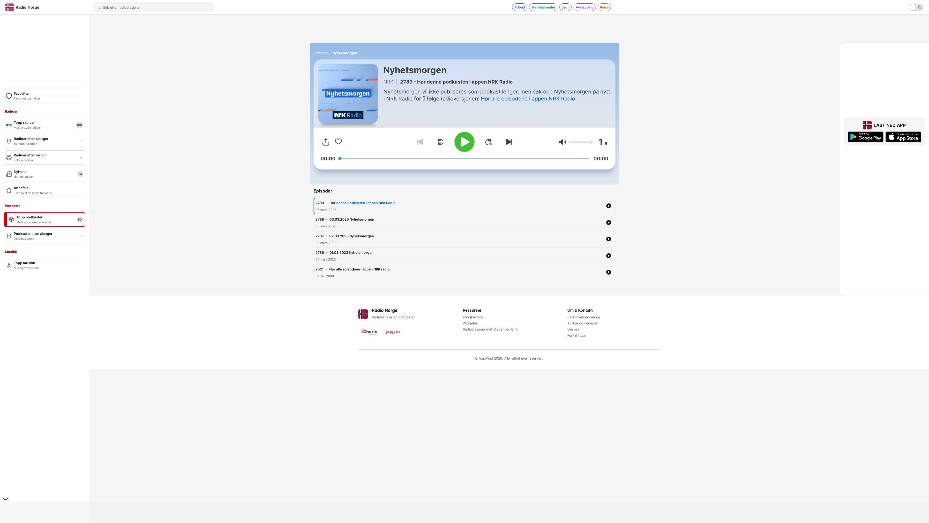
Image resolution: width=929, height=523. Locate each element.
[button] (562, 142)
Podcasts (321, 53)
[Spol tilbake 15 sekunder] (440, 142)
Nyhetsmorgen (344, 53)
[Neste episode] (508, 142)
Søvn (565, 7)
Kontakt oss (576, 335)
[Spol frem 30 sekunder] (488, 142)
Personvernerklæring (583, 317)
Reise (604, 7)
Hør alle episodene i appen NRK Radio (528, 98)
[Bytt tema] (916, 7)
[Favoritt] (338, 142)
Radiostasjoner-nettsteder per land (490, 329)
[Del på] (326, 142)
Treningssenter (543, 7)
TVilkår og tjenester (582, 323)
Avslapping (585, 7)
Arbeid (519, 7)
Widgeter (470, 323)
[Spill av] (464, 142)
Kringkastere (473, 317)
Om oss (573, 329)
